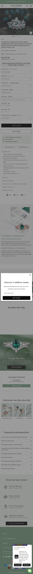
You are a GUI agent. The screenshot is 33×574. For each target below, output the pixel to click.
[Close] (30, 275)
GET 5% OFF (16, 298)
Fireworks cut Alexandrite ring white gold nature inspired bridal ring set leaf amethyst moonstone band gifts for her (24, 556)
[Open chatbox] (29, 571)
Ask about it (26, 564)
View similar (18, 564)
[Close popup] (30, 546)
